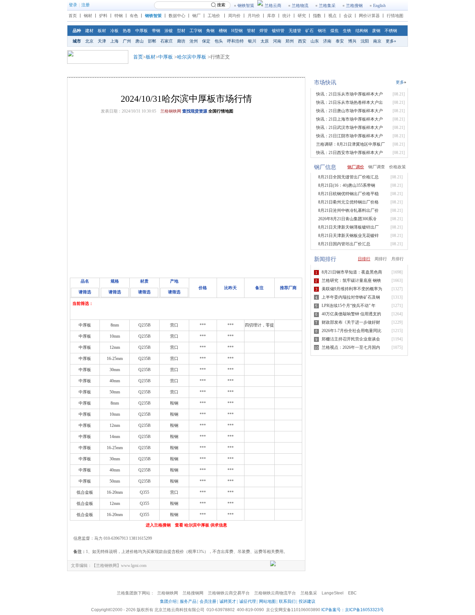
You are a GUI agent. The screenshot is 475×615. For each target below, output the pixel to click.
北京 (89, 41)
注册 (85, 4)
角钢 (210, 30)
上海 (114, 41)
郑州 (289, 41)
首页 (73, 15)
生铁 (347, 30)
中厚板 (141, 30)
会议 (348, 15)
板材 (102, 30)
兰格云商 (273, 5)
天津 (102, 41)
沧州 (194, 41)
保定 (206, 41)
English (379, 5)
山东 (315, 41)
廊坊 (181, 41)
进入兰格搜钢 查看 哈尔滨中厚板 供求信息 (186, 525)
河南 (277, 41)
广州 (127, 41)
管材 (251, 30)
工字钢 (196, 30)
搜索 (221, 4)
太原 (264, 41)
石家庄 (166, 41)
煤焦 (334, 30)
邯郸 (152, 41)
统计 (286, 15)
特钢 (118, 15)
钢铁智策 (246, 5)
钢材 (88, 15)
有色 (134, 15)
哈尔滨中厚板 (191, 57)
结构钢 (361, 30)
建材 (89, 30)
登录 (73, 4)
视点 (332, 15)
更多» (391, 41)
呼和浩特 (235, 41)
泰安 (340, 41)
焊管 (263, 30)
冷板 (114, 30)
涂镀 (168, 30)
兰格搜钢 (354, 5)
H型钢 (237, 30)
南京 (377, 41)
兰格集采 (327, 5)
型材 (181, 30)
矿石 (309, 30)
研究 (302, 15)
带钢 (156, 30)
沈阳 (365, 41)
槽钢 (223, 30)
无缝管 (295, 30)
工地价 (214, 15)
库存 (271, 15)
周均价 (234, 15)
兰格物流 (300, 5)
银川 (252, 41)
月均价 (254, 15)
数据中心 (177, 15)
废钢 (376, 30)
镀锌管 (278, 30)
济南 (327, 41)
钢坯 (322, 30)
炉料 (103, 15)
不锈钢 (391, 30)
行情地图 (395, 15)
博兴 (352, 41)
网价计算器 (369, 15)
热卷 (127, 30)
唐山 (139, 41)
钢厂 (196, 15)
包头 (219, 41)
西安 (302, 41)
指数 (317, 15)
